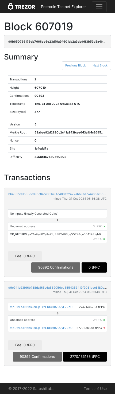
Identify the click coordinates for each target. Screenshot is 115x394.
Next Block (100, 65)
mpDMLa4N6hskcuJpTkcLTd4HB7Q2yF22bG (41, 307)
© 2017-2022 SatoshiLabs (31, 388)
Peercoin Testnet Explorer (63, 6)
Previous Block (75, 65)
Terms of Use (95, 388)
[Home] (21, 7)
